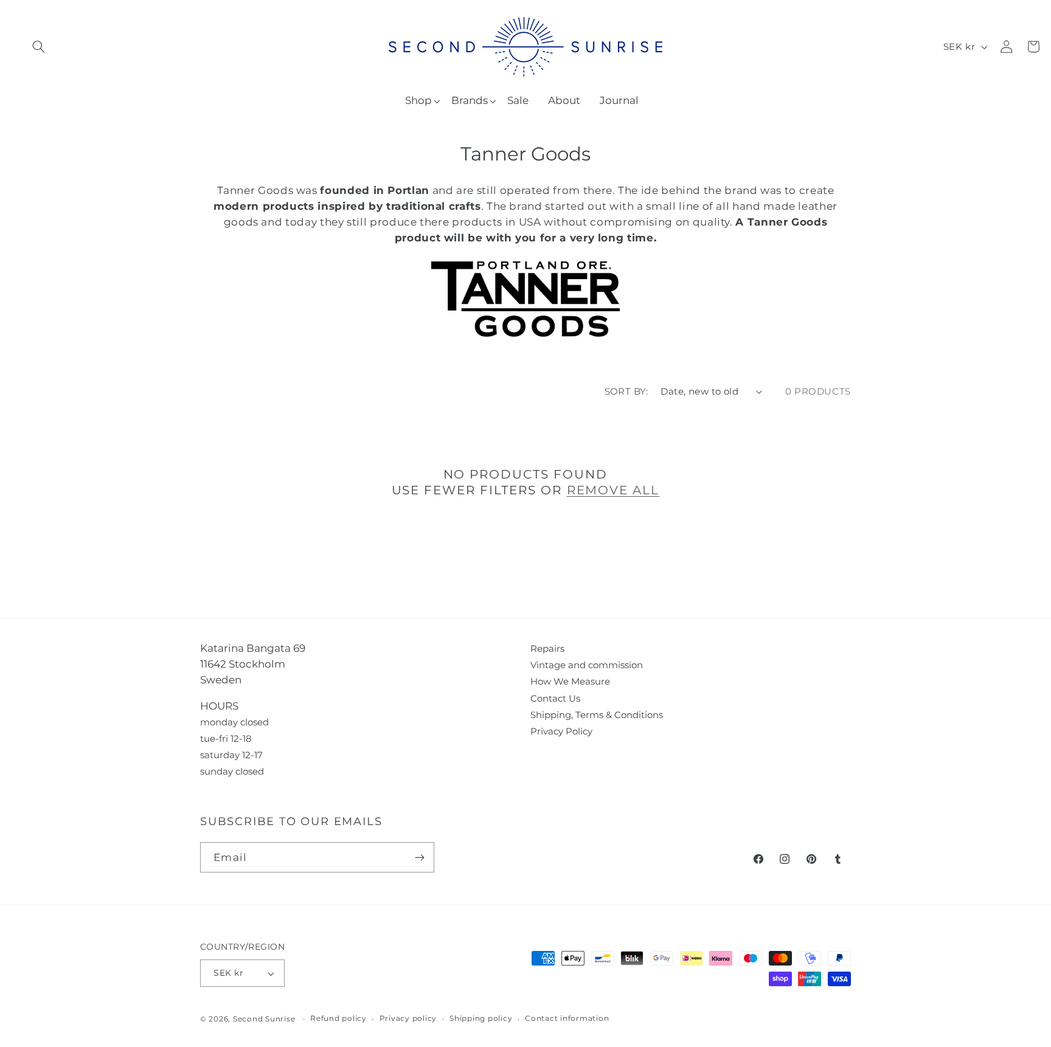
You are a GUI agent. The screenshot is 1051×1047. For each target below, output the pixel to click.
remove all (613, 490)
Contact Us (555, 698)
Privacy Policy (561, 731)
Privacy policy (408, 1018)
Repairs (547, 648)
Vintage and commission (586, 665)
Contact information (567, 1018)
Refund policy (338, 1018)
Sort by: (626, 391)
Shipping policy (480, 1018)
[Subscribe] (419, 857)
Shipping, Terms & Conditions (596, 714)
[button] (38, 46)
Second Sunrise (264, 1019)
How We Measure (570, 681)
